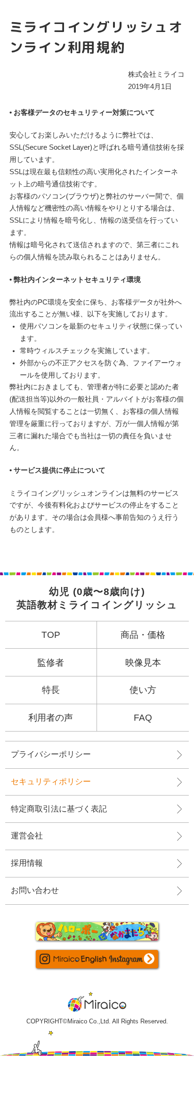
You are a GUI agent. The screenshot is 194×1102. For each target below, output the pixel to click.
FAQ (143, 718)
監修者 (50, 663)
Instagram (97, 959)
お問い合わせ (35, 890)
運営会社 (27, 835)
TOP (50, 635)
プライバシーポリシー (51, 754)
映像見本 (143, 663)
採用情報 (27, 863)
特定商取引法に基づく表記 (59, 808)
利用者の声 (50, 718)
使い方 (142, 690)
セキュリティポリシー (51, 781)
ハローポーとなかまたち (97, 931)
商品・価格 (143, 635)
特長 (51, 690)
